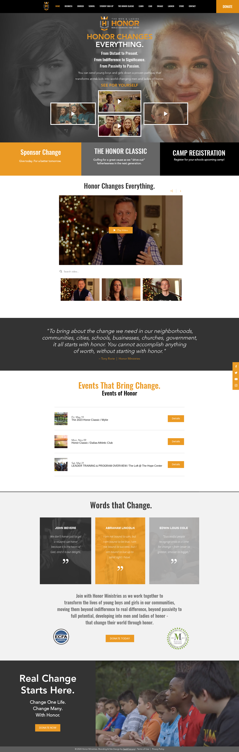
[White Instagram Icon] (236, 385)
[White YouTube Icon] (236, 379)
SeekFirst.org (129, 749)
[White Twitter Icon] (236, 373)
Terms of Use (143, 749)
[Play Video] (80, 289)
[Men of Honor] (118, 134)
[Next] (221, 78)
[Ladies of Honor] (120, 134)
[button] (86, 419)
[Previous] (18, 78)
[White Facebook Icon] (236, 366)
